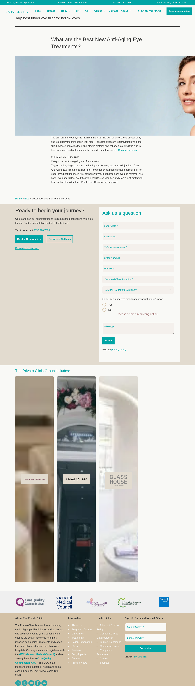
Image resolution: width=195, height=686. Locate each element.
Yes (110, 304)
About (124, 11)
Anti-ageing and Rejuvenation (84, 161)
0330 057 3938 (151, 11)
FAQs (75, 646)
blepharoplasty (110, 174)
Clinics (98, 11)
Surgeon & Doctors (82, 629)
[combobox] (138, 279)
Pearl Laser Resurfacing (94, 182)
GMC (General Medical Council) (37, 654)
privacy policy (118, 349)
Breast (51, 11)
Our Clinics (78, 633)
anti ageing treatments (72, 165)
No (110, 310)
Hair (76, 11)
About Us (77, 625)
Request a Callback (60, 239)
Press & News (79, 662)
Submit (108, 340)
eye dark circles (66, 178)
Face (38, 11)
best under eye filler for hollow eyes (82, 174)
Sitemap (104, 662)
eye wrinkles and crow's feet (115, 178)
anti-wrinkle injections (121, 165)
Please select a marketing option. (138, 314)
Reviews (76, 650)
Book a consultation (179, 11)
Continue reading (127, 150)
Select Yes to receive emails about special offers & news (132, 299)
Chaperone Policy (109, 646)
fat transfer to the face (68, 182)
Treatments (78, 637)
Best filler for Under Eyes (94, 169)
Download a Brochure (27, 248)
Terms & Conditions (110, 642)
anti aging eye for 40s (96, 165)
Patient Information (82, 642)
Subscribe (145, 648)
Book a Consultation (29, 239)
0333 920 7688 (42, 230)
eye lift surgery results (87, 178)
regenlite (113, 182)
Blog (26, 198)
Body (64, 11)
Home (18, 198)
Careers (104, 658)
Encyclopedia (79, 654)
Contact (113, 11)
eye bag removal (129, 174)
